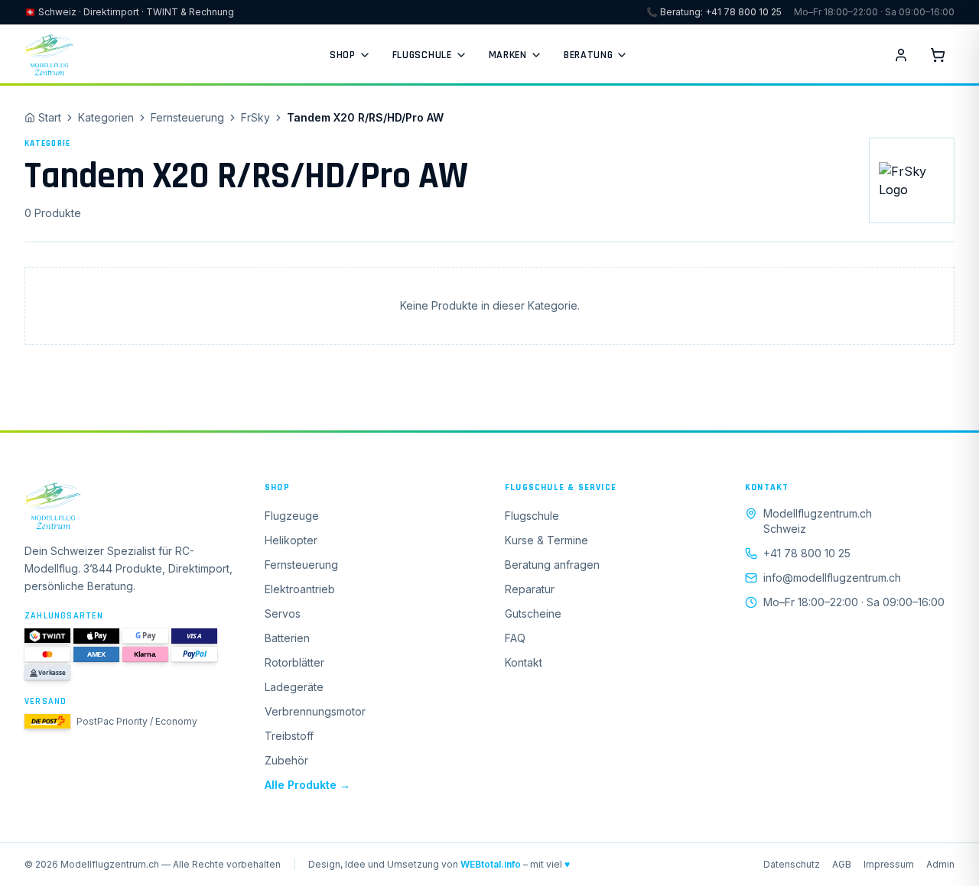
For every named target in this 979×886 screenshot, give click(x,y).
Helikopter (291, 540)
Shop (343, 55)
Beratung (588, 55)
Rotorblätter (294, 662)
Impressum (889, 864)
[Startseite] (129, 506)
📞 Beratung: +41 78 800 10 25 (714, 12)
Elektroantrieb (300, 589)
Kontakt (523, 662)
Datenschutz (791, 864)
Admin (940, 864)
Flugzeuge (292, 515)
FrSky (255, 117)
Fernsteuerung (187, 117)
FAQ (515, 637)
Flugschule (422, 55)
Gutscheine (533, 613)
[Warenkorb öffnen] (938, 55)
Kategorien (106, 117)
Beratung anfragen (552, 564)
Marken (508, 55)
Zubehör (286, 760)
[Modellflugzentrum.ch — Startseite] (48, 55)
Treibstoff (289, 735)
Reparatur (530, 589)
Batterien (287, 637)
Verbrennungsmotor (315, 711)
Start (49, 117)
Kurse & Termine (546, 540)
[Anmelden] (901, 55)
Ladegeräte (294, 686)
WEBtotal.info (490, 864)
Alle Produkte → (307, 784)
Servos (283, 613)
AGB (841, 864)
